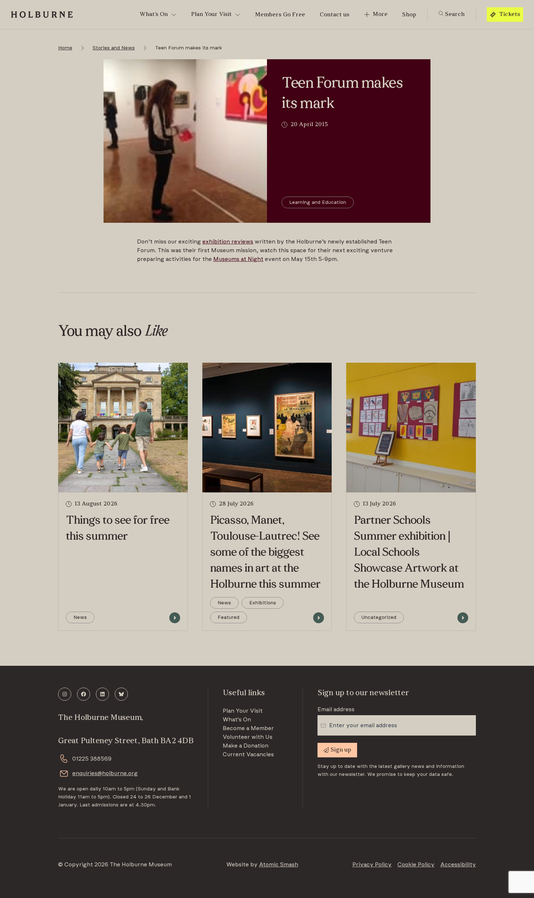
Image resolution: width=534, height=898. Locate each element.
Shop (409, 15)
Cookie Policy (415, 864)
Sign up (341, 750)
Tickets (509, 14)
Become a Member (248, 728)
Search (454, 14)
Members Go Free (280, 15)
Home (65, 48)
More (380, 14)
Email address (336, 709)
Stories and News (114, 48)
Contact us (334, 15)
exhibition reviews (227, 242)
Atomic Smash (278, 864)
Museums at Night (238, 259)
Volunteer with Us (247, 737)
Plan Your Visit (211, 14)
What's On (237, 719)
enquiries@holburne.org (105, 773)
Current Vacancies (248, 754)
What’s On (153, 14)
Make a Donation (245, 746)
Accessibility (458, 864)
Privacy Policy (372, 864)
